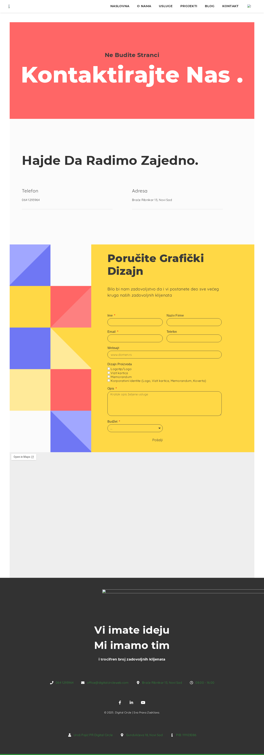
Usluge (166, 6)
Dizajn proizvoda (119, 364)
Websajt (113, 348)
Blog (209, 6)
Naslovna (119, 6)
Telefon (172, 331)
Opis (111, 388)
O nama (144, 6)
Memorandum (121, 377)
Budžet (112, 421)
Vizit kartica (119, 373)
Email (112, 331)
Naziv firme (175, 315)
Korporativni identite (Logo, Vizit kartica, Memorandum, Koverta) (158, 381)
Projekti (188, 6)
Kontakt (230, 6)
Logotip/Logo (121, 369)
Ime (110, 315)
